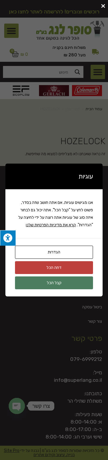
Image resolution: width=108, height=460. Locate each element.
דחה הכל (54, 267)
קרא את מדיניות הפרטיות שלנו (51, 224)
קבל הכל (54, 282)
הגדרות (54, 252)
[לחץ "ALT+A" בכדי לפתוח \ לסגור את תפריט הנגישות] (8, 238)
